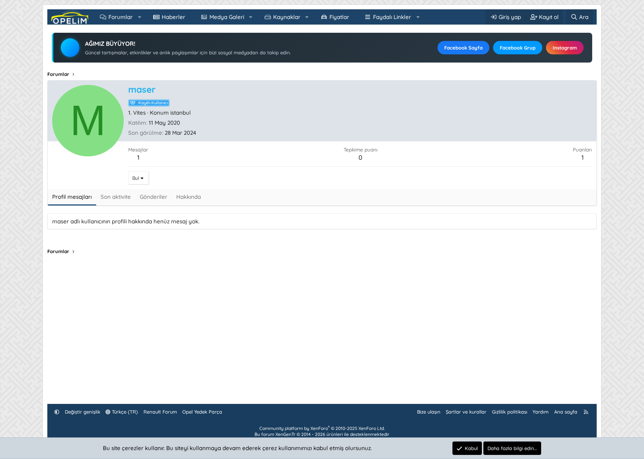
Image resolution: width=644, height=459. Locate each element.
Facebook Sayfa (463, 48)
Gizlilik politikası (509, 412)
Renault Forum (160, 412)
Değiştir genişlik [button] (82, 412)
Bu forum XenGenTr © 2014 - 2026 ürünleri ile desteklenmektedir (322, 434)
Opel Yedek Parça (202, 412)
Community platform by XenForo (322, 428)
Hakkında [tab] (188, 196)
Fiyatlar (339, 16)
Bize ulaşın (429, 412)
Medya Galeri (226, 16)
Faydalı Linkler (392, 16)
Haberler (173, 16)
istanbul (180, 112)
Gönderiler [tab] (153, 196)
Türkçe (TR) (124, 412)
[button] (139, 17)
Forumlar (120, 16)
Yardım (541, 412)
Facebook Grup (518, 48)
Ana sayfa (565, 412)
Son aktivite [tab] (116, 196)
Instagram (565, 48)
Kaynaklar (286, 16)
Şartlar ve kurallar (466, 412)
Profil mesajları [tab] (72, 196)
